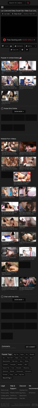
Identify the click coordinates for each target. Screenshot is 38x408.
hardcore (5, 371)
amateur (20, 364)
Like (11, 46)
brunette (18, 368)
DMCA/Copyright (6, 398)
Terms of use (4, 390)
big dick (21, 374)
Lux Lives (7, 14)
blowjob (32, 354)
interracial (28, 371)
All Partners (32, 392)
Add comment (30, 347)
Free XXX (22, 398)
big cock (15, 361)
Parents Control (14, 392)
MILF (26, 364)
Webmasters (13, 398)
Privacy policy (5, 393)
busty (22, 354)
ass (16, 374)
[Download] (22, 50)
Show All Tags (7, 378)
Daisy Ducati (17, 14)
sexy (21, 361)
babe (16, 357)
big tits (16, 354)
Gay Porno (23, 393)
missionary (27, 368)
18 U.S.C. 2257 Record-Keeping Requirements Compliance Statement (20, 404)
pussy (11, 374)
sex (4, 357)
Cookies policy (5, 395)
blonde (12, 371)
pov (22, 357)
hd (27, 354)
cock (26, 357)
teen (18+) (10, 357)
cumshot (5, 364)
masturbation (6, 361)
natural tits (6, 368)
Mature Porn (23, 395)
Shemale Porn (23, 390)
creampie (12, 364)
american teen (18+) (30, 14)
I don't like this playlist (3, 46)
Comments (20, 46)
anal (31, 357)
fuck (12, 368)
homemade (19, 371)
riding (26, 361)
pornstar (5, 374)
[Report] (27, 50)
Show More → (19, 111)
